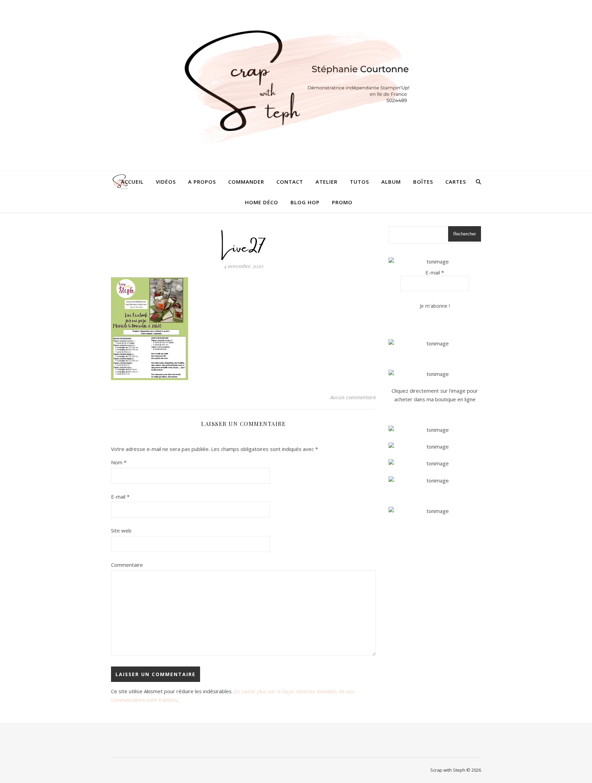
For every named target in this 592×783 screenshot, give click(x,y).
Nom (118, 462)
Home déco (261, 202)
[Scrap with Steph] (296, 86)
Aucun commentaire (353, 397)
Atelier (326, 181)
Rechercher (464, 233)
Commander (246, 181)
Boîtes (423, 181)
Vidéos (166, 181)
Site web (121, 530)
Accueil (132, 181)
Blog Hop (305, 202)
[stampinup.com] (434, 343)
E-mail (120, 496)
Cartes (455, 181)
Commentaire (127, 564)
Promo (342, 202)
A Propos (202, 181)
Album (391, 181)
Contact (289, 181)
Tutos (359, 181)
